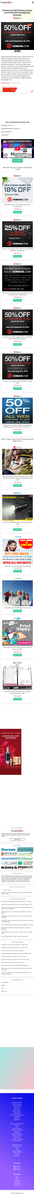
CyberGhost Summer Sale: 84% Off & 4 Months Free (15, 965)
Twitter (18, 1168)
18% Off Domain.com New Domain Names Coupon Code (17, 205)
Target (3, 985)
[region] (17, 108)
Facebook (18, 1166)
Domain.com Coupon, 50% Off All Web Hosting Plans (17, 382)
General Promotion (17, 1102)
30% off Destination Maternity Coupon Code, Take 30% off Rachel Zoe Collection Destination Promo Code (17, 478)
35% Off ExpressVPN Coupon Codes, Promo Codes (14, 936)
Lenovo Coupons (21, 892)
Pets (17, 1127)
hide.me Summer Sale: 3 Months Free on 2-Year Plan (15, 959)
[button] (33, 2)
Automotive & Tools (17, 1145)
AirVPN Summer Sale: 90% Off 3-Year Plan (12, 950)
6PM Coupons (29, 892)
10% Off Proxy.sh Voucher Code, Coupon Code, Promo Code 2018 (16, 932)
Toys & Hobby (17, 1137)
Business (17, 1125)
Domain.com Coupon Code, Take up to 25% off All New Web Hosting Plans (17, 249)
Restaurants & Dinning (17, 1130)
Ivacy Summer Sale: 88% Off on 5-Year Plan (12, 962)
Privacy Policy (16, 1183)
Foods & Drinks (17, 1152)
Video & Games (17, 1140)
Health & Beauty (17, 1128)
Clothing (17, 1154)
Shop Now (17, 160)
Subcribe (17, 839)
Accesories (17, 1131)
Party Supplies (17, 1112)
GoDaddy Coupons (13, 892)
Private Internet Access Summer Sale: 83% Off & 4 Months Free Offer (16, 969)
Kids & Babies (17, 1133)
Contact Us (17, 1182)
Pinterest (17, 1169)
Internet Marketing (17, 1105)
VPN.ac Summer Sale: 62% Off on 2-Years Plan (13, 956)
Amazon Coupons (5, 893)
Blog (17, 1177)
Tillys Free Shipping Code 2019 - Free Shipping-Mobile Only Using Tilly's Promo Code (17, 908)
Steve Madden (5, 982)
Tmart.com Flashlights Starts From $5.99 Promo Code (17, 523)
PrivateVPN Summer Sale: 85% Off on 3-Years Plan (14, 944)
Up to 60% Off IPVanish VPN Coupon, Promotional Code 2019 (17, 924)
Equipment (17, 1107)
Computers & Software (17, 1139)
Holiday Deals (17, 1113)
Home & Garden (17, 1146)
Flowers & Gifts (17, 1136)
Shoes (17, 1148)
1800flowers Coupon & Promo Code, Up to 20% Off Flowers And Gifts (16, 916)
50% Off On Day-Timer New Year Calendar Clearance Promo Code (18, 692)
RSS (17, 1179)
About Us (17, 1180)
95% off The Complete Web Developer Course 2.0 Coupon (16, 901)
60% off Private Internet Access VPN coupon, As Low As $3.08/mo (15, 928)
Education (17, 1118)
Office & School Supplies (17, 1123)
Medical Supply (17, 1104)
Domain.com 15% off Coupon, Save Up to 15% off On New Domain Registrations (17, 294)
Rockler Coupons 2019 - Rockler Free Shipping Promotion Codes (16, 912)
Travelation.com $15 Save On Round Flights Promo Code (17, 567)
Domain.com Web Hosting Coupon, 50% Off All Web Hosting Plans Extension (17, 338)
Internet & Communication (17, 1115)
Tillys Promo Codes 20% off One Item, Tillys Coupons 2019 (16, 904)
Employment (17, 1119)
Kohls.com (4, 991)
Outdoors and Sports (17, 1134)
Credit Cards (17, 1108)
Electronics (17, 1156)
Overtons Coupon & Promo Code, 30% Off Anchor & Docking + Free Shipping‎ (17, 921)
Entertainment (17, 1110)
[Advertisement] (17, 1068)
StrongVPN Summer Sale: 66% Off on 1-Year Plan (14, 947)
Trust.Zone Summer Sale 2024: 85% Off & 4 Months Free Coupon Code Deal (16, 973)
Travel (17, 1149)
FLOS (2, 988)
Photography (17, 1116)
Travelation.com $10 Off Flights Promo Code (17, 608)
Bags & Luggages (16, 1151)
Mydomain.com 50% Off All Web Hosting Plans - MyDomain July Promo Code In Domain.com (17, 426)
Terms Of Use (17, 1185)
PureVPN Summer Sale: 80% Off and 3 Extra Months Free (16, 953)
